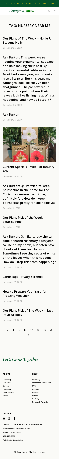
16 (25, 329)
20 (51, 329)
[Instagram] (9, 418)
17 (31, 329)
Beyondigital (18, 440)
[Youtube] (4, 418)
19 (44, 329)
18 (38, 329)
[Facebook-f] (14, 418)
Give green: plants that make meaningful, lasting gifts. (29, 3)
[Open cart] (55, 10)
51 (29, 335)
